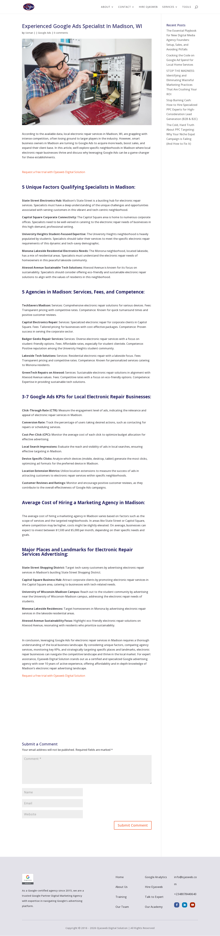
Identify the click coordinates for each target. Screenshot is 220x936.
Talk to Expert (154, 897)
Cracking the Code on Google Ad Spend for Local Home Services (180, 60)
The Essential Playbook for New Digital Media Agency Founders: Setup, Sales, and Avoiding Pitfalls (181, 40)
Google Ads (44, 32)
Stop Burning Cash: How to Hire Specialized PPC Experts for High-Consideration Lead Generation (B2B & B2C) (181, 109)
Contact (124, 7)
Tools (186, 7)
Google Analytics (156, 877)
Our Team (122, 907)
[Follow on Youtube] (192, 904)
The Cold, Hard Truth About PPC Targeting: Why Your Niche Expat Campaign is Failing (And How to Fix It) (180, 134)
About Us (122, 887)
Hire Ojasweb (148, 7)
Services (168, 7)
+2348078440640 (185, 894)
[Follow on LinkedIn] (184, 904)
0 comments (61, 32)
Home (120, 877)
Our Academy (154, 907)
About (105, 7)
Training (121, 897)
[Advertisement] (87, 702)
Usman (29, 32)
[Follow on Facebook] (176, 904)
